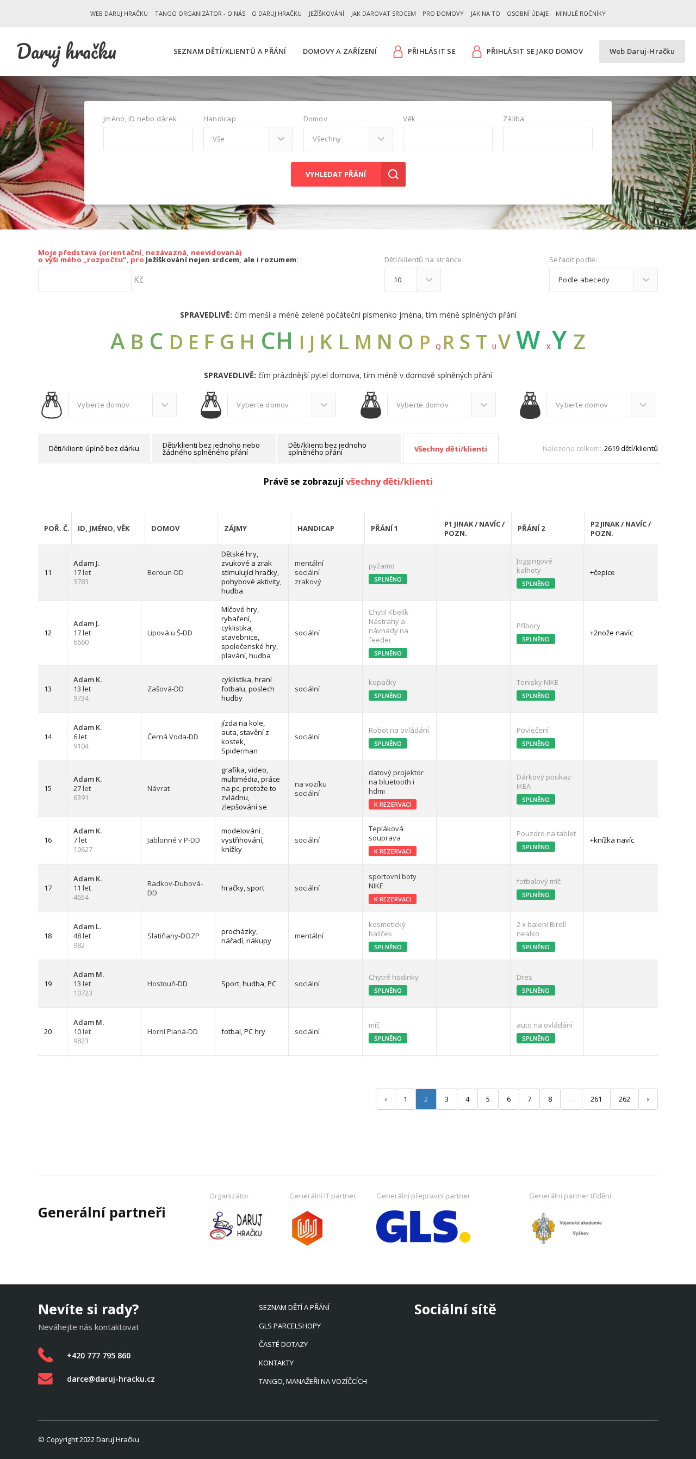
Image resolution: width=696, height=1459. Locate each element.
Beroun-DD (165, 572)
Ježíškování (326, 13)
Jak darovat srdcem (383, 13)
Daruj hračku (66, 51)
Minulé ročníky (581, 13)
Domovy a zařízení (340, 51)
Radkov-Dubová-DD (175, 888)
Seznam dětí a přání (294, 1307)
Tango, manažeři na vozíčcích (313, 1381)
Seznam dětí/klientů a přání (230, 51)
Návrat (158, 788)
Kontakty (276, 1363)
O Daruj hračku (277, 13)
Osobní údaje (528, 13)
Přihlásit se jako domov (535, 51)
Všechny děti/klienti (450, 449)
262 (624, 1099)
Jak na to (485, 13)
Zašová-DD (165, 689)
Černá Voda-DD (172, 736)
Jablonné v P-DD (173, 840)
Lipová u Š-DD (169, 633)
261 (596, 1099)
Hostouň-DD (167, 983)
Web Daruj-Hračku (642, 51)
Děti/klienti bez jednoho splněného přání (327, 448)
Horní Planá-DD (172, 1031)
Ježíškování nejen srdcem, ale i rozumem (221, 259)
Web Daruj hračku (119, 13)
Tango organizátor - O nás (200, 13)
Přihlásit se (432, 51)
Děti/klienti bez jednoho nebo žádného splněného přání (211, 448)
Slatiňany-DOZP (173, 936)
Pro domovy (443, 13)
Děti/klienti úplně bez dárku (94, 448)
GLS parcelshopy (290, 1326)
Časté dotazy (283, 1344)
